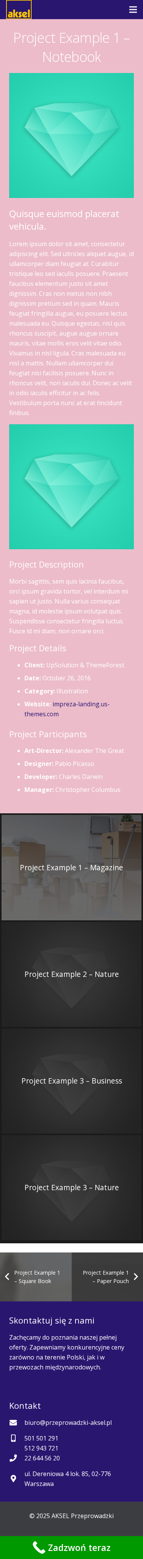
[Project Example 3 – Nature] (71, 1187)
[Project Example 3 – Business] (71, 1081)
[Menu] (133, 9)
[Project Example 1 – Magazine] (71, 867)
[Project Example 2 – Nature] (71, 974)
